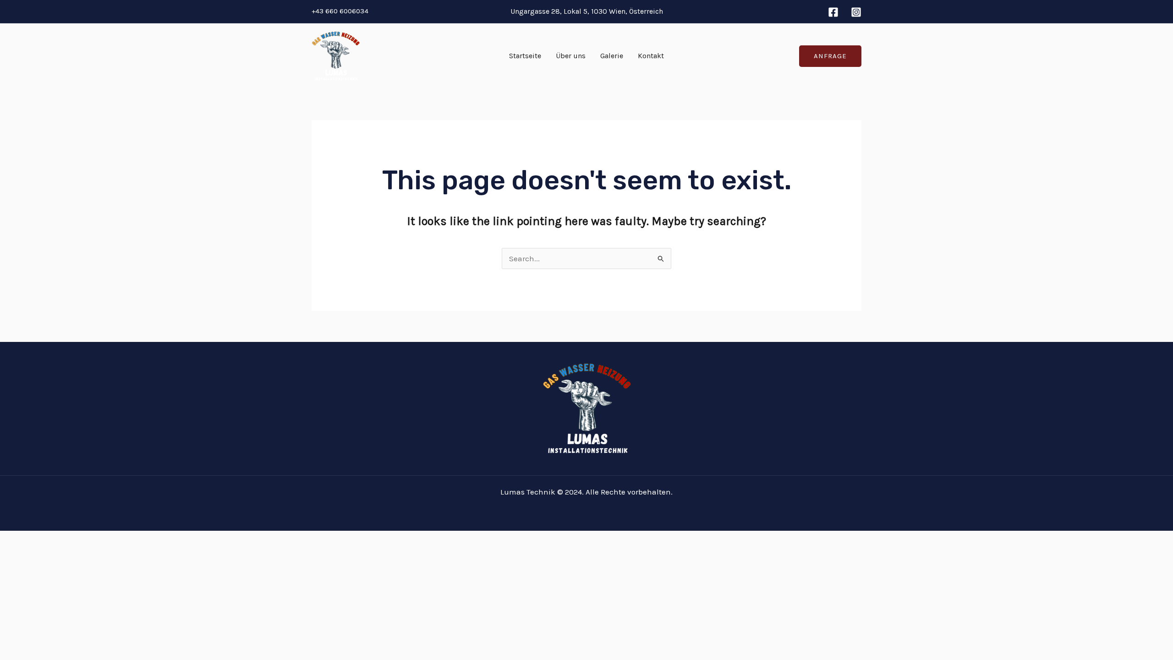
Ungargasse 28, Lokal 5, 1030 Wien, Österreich (586, 11)
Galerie (611, 55)
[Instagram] (856, 12)
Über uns (571, 55)
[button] (830, 56)
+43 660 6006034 (340, 11)
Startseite (525, 55)
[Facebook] (833, 12)
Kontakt (651, 55)
